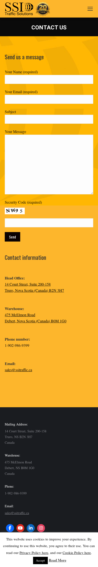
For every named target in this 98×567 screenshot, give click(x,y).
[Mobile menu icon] (90, 9)
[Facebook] (10, 528)
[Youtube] (20, 528)
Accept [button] (40, 560)
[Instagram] (41, 528)
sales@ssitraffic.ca (18, 369)
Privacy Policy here (34, 552)
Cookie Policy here (77, 552)
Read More (57, 560)
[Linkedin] (30, 528)
